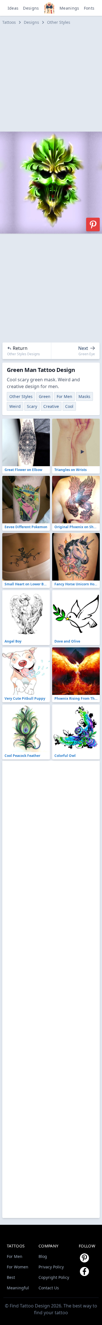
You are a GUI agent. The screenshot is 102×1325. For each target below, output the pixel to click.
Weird (15, 406)
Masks (84, 396)
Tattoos (9, 22)
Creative (51, 406)
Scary (32, 406)
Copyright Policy (54, 1277)
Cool (69, 406)
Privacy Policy (51, 1267)
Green (44, 396)
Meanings (69, 8)
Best (11, 1277)
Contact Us (49, 1287)
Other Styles (58, 22)
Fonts (89, 8)
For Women (17, 1267)
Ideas (13, 8)
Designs (31, 8)
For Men (64, 396)
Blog (43, 1256)
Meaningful (18, 1287)
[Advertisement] (51, 78)
